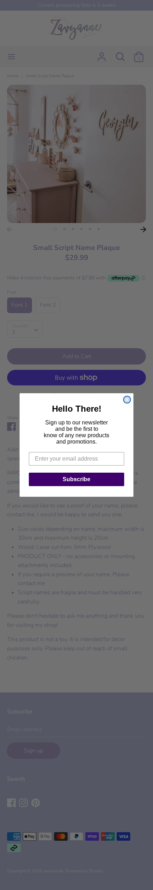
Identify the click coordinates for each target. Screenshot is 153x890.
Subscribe (76, 479)
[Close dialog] (127, 399)
